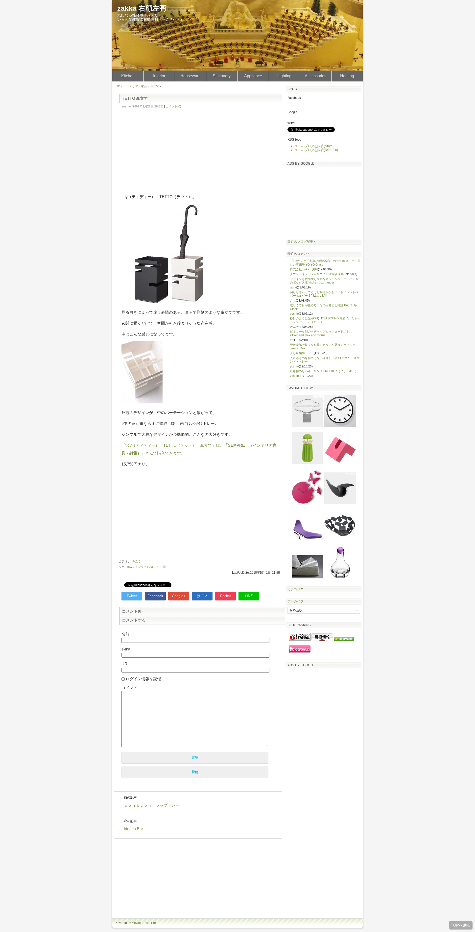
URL (125, 664)
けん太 (294, 327)
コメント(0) (173, 106)
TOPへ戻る (461, 925)
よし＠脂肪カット (302, 353)
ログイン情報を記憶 (143, 679)
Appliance (253, 76)
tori (292, 340)
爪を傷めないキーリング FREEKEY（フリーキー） (324, 371)
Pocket (225, 596)
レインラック (141, 566)
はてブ (202, 596)
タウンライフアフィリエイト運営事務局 (316, 274)
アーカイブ (295, 601)
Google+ (178, 596)
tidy (129, 566)
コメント (129, 688)
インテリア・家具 (135, 86)
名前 (125, 634)
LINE (249, 596)
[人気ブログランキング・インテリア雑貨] (299, 640)
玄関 (163, 566)
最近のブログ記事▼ (301, 241)
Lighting (284, 76)
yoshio (294, 313)
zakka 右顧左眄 (141, 8)
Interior (159, 76)
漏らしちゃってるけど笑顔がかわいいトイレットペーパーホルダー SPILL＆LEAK (325, 293)
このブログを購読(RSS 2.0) (318, 150)
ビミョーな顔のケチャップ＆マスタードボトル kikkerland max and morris (321, 333)
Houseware (190, 76)
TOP (117, 86)
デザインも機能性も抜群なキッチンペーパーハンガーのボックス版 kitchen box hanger (325, 280)
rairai (293, 287)
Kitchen (128, 76)
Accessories (315, 76)
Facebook (155, 596)
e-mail (126, 649)
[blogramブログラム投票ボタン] (299, 652)
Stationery (222, 76)
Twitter (132, 596)
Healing (347, 76)
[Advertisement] (203, 148)
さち (293, 300)
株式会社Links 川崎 (304, 269)
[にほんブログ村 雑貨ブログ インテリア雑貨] (322, 640)
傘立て (154, 86)
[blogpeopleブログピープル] (344, 640)
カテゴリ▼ (295, 589)
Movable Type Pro (144, 923)
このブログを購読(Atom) (315, 146)
